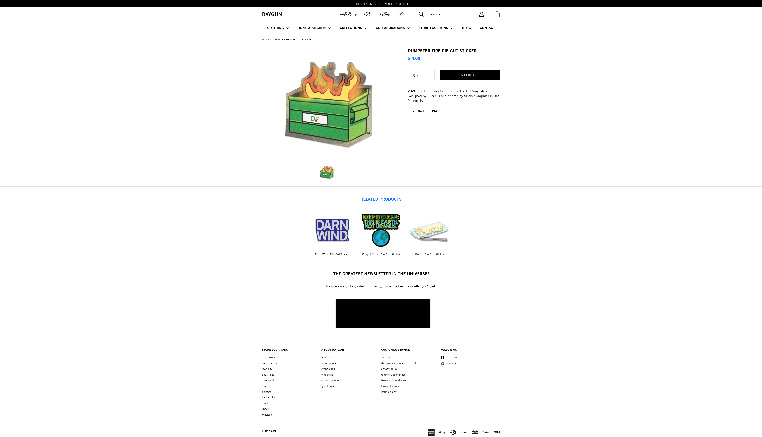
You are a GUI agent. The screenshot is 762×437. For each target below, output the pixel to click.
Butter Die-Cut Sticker (429, 254)
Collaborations (391, 28)
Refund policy (389, 391)
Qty (415, 75)
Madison (267, 414)
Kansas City (268, 397)
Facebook (451, 357)
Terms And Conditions (393, 380)
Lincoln (266, 408)
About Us (402, 14)
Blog (466, 28)
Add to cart (470, 75)
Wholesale (327, 374)
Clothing (276, 28)
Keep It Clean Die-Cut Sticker (381, 254)
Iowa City (267, 368)
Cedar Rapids (269, 363)
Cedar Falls (268, 374)
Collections (351, 28)
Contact (487, 28)
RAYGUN (270, 431)
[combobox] (447, 14)
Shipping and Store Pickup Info (399, 363)
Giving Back (368, 14)
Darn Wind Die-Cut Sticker (332, 254)
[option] (328, 103)
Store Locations (434, 28)
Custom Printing (330, 380)
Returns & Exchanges (393, 374)
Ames (265, 386)
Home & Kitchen (312, 28)
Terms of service (390, 386)
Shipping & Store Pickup (348, 14)
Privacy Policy (389, 368)
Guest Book (327, 386)
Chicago (266, 391)
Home (265, 39)
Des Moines (268, 357)
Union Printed (385, 14)
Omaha (266, 403)
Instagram (452, 363)
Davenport (268, 380)
